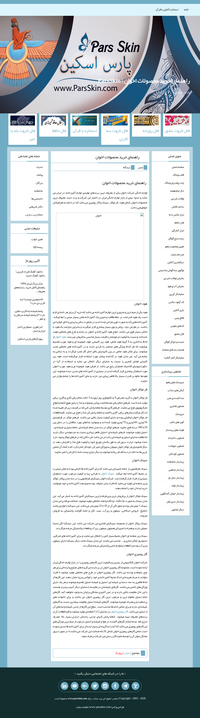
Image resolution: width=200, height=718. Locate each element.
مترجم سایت (177, 254)
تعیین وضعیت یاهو (174, 246)
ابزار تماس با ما (176, 214)
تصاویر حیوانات (176, 445)
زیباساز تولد (177, 485)
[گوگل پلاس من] (85, 686)
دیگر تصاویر (177, 509)
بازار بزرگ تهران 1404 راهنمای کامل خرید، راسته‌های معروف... (29, 287)
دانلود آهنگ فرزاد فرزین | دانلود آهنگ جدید (30, 273)
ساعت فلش (178, 206)
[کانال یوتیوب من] (75, 686)
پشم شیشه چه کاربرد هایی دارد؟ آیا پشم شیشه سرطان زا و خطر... (29, 314)
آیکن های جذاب (176, 390)
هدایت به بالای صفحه (173, 349)
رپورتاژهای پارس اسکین (30, 338)
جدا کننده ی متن (175, 398)
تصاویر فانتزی (177, 406)
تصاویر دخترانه (176, 437)
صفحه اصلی (178, 166)
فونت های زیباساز (175, 429)
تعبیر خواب (37, 239)
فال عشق (179, 333)
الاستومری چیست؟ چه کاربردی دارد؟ (32, 301)
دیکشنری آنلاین (175, 262)
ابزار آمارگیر (177, 230)
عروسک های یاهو (175, 382)
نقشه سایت (82, 707)
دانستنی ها (37, 198)
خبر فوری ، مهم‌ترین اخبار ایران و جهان (31, 328)
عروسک (179, 414)
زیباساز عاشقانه (175, 461)
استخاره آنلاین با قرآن (167, 9)
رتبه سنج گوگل (176, 238)
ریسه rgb (38, 247)
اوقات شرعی (177, 198)
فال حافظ (179, 222)
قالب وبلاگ (178, 174)
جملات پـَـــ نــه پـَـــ (34, 214)
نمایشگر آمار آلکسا (174, 357)
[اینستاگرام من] (105, 686)
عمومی (127, 653)
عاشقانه (38, 190)
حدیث (39, 166)
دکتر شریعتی (36, 206)
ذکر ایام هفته (177, 190)
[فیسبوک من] (115, 686)
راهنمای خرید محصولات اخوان (117, 157)
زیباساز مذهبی (176, 469)
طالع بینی (179, 317)
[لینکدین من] (64, 686)
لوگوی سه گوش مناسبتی (171, 270)
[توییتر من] (95, 686)
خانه (186, 9)
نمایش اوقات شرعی (173, 278)
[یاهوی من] (135, 686)
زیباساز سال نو (176, 477)
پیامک (40, 174)
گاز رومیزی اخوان (119, 611)
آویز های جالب (177, 421)
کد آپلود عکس (176, 302)
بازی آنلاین (178, 309)
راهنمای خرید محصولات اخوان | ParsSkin (144, 80)
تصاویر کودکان (176, 453)
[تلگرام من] (125, 686)
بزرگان (39, 182)
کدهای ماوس (177, 325)
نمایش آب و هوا (176, 286)
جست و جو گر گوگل (174, 341)
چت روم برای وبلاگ (174, 182)
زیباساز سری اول (175, 501)
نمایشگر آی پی (176, 294)
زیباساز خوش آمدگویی (172, 493)
